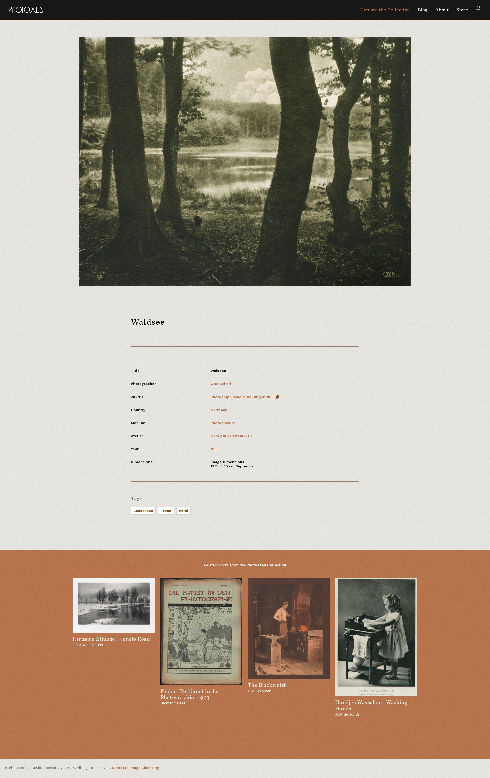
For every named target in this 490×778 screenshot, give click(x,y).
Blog (422, 10)
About (442, 10)
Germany (219, 410)
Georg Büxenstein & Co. (232, 436)
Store (462, 10)
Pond (183, 511)
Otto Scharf (221, 384)
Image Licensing (144, 768)
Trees (166, 511)
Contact (119, 768)
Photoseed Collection (266, 565)
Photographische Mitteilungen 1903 (243, 397)
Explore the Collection (385, 10)
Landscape (143, 511)
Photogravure (223, 423)
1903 (215, 449)
